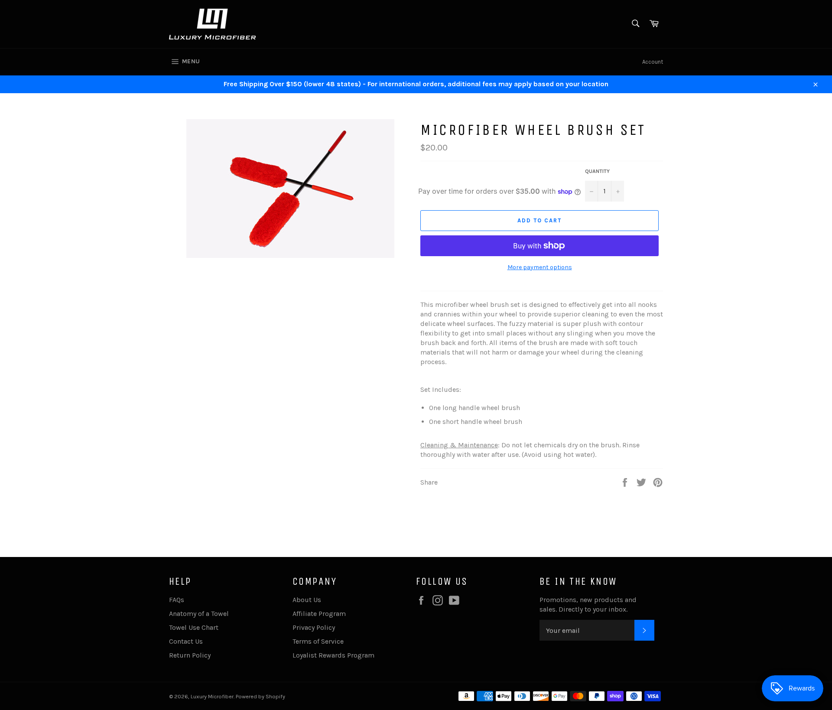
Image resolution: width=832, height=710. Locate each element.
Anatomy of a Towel (199, 613)
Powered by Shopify (260, 696)
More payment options (539, 267)
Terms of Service (318, 641)
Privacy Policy (313, 627)
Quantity (597, 171)
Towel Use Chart (193, 627)
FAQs (176, 600)
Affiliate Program (319, 613)
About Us (306, 600)
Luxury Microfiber (212, 696)
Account (652, 62)
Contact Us (186, 641)
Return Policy (190, 655)
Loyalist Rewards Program (333, 655)
